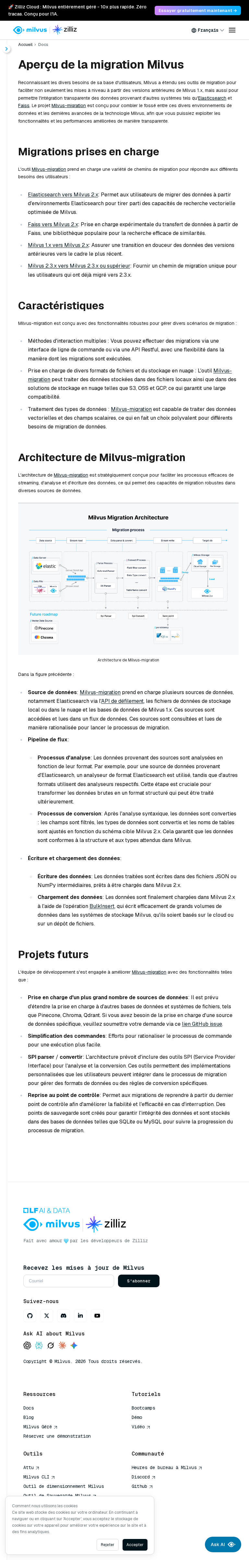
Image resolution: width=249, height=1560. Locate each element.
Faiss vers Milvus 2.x (53, 224)
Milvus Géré (37, 1427)
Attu (28, 1467)
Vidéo (138, 1427)
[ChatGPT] (27, 1346)
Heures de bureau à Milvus (164, 1467)
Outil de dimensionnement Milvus (63, 1486)
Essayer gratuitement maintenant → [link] (198, 10)
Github (139, 1486)
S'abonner (138, 1281)
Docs (43, 44)
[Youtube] (97, 1315)
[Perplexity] (39, 1346)
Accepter (135, 1544)
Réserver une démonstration (57, 1436)
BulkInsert (101, 906)
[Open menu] (232, 30)
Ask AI (218, 1544)
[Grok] (50, 1346)
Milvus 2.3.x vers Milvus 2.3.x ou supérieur (79, 265)
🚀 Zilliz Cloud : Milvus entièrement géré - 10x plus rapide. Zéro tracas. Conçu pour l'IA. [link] (77, 10)
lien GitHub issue (202, 1024)
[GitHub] (29, 1315)
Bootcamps (143, 1408)
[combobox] (207, 30)
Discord (141, 1477)
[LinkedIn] (80, 1315)
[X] (46, 1315)
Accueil (25, 44)
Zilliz (140, 1241)
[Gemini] (74, 1346)
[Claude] (62, 1346)
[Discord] (63, 1315)
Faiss (24, 105)
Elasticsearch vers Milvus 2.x (63, 194)
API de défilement (122, 701)
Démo (137, 1417)
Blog (28, 1417)
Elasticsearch (212, 98)
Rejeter (107, 1544)
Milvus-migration (69, 105)
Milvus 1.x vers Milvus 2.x (58, 245)
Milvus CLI (36, 1477)
